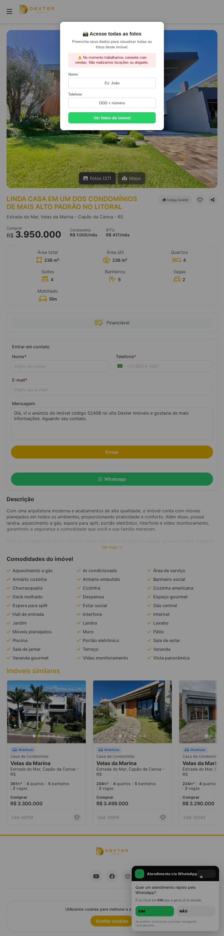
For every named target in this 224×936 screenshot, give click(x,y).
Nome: (73, 74)
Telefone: (75, 94)
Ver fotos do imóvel (112, 117)
